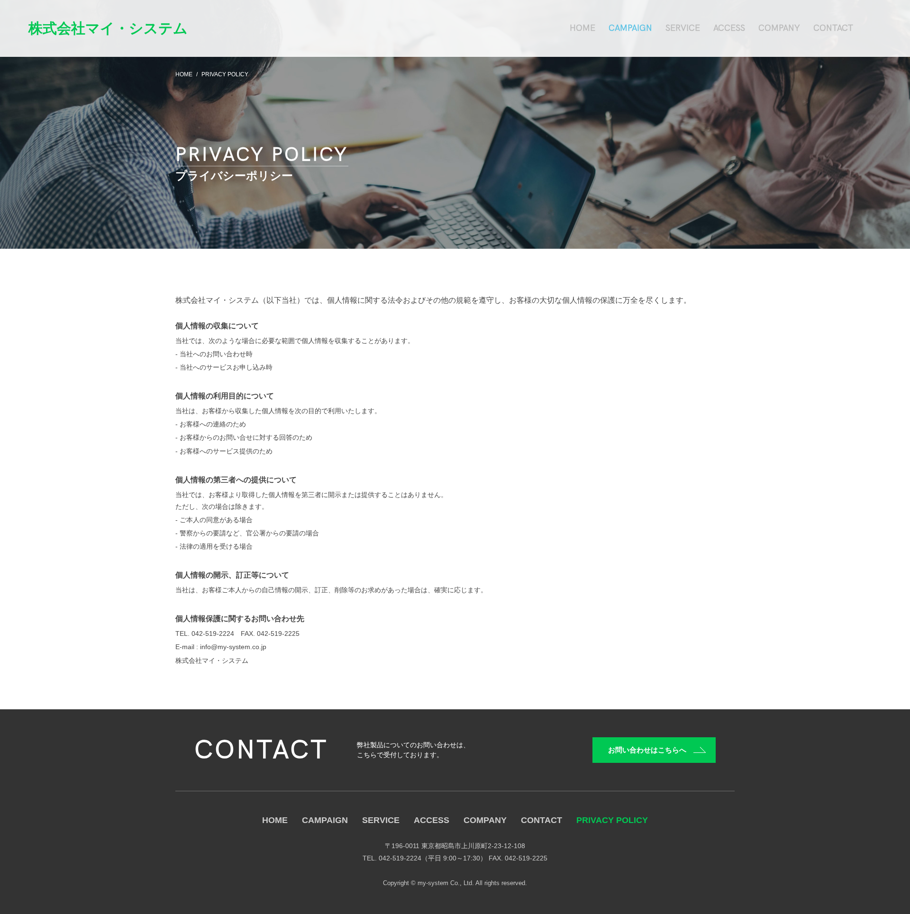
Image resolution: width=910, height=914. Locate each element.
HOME (183, 74)
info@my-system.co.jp (233, 647)
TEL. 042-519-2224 (204, 633)
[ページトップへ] (886, 890)
